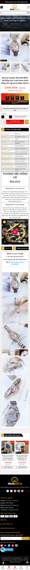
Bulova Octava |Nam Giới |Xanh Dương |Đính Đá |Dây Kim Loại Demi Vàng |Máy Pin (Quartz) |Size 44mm (8, 458)
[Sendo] (12, 545)
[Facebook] (11, 491)
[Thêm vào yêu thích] (27, 122)
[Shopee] (1, 545)
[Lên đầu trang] (27, 558)
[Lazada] (5, 545)
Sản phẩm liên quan (12, 435)
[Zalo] (7, 491)
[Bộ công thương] (15, 549)
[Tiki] (9, 545)
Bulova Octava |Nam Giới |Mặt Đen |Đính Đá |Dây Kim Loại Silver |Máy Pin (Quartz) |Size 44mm (22, 458)
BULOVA (17, 134)
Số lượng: (3, 113)
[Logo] (15, 7)
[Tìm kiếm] (28, 12)
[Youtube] (15, 491)
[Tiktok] (18, 491)
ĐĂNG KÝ (25, 538)
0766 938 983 (9, 503)
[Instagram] (22, 491)
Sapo (19, 562)
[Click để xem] (15, 47)
